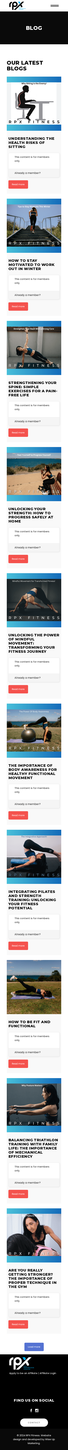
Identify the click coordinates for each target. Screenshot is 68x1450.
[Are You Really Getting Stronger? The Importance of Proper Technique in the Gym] (34, 1235)
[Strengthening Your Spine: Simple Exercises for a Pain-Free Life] (34, 348)
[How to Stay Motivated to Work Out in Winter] (34, 226)
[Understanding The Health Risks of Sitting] (34, 104)
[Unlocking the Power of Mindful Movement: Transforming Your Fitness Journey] (34, 600)
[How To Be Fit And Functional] (34, 987)
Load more (34, 1346)
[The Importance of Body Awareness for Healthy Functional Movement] (34, 731)
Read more (18, 184)
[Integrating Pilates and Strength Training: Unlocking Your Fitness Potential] (34, 857)
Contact (34, 1422)
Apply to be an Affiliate (23, 1373)
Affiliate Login (48, 1373)
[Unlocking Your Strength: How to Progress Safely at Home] (34, 474)
